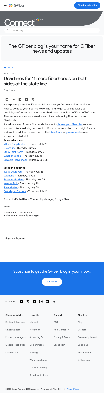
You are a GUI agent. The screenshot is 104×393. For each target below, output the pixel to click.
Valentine (9, 175)
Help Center (61, 329)
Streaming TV (36, 337)
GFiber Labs (84, 360)
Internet (34, 322)
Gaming (34, 352)
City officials (11, 352)
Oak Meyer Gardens (15, 191)
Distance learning (38, 367)
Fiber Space (56, 132)
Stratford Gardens (14, 179)
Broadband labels (39, 375)
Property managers (15, 337)
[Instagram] (41, 301)
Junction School (12, 155)
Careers (82, 329)
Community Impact (87, 337)
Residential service (15, 322)
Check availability (87, 5)
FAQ (56, 322)
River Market (11, 187)
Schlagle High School (15, 159)
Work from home (38, 360)
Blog (80, 322)
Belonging (83, 345)
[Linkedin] (47, 301)
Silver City (9, 148)
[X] (28, 301)
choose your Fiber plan (69, 124)
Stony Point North (13, 151)
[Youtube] (21, 301)
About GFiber (85, 352)
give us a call (73, 132)
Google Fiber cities (15, 345)
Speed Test (59, 345)
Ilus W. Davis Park (13, 171)
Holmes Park (11, 183)
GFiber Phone (37, 345)
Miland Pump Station (15, 144)
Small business (12, 329)
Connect (19, 22)
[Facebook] (34, 301)
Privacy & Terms (62, 337)
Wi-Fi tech (35, 329)
